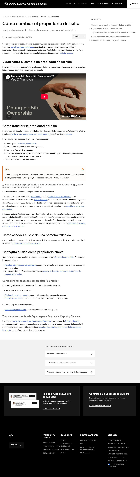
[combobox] (79, 36)
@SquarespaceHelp (51, 450)
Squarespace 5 (49, 453)
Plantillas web (114, 440)
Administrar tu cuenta (50, 17)
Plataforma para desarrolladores (87, 448)
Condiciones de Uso (116, 457)
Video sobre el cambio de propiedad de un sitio (111, 25)
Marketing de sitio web (117, 454)
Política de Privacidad (117, 461)
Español (14, 445)
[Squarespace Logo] (11, 436)
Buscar (135, 4)
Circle (83, 444)
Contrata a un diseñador (67, 445)
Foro (63, 440)
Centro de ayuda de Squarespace (16, 17)
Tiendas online (114, 450)
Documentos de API (88, 440)
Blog (63, 453)
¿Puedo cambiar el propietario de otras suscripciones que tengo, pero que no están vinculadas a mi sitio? (114, 32)
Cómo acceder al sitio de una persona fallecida (110, 37)
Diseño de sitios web (116, 444)
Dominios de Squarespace (118, 447)
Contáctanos (49, 443)
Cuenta (35, 17)
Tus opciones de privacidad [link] (116, 465)
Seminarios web (67, 449)
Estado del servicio (51, 446)
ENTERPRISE (84, 453)
